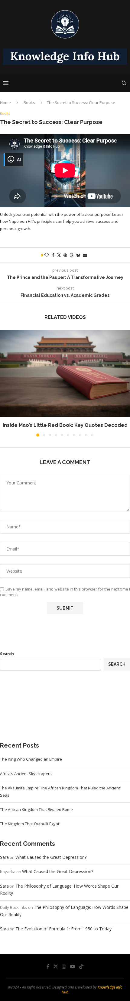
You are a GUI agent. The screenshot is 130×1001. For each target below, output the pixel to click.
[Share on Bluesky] (78, 255)
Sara (4, 857)
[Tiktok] (81, 966)
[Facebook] (48, 966)
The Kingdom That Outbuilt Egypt (29, 823)
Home (5, 102)
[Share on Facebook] (53, 255)
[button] (5, 383)
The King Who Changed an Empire (31, 759)
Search (7, 653)
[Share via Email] (85, 255)
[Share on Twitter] (59, 255)
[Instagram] (64, 966)
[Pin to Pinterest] (65, 255)
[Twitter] (55, 966)
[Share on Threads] (72, 255)
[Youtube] (72, 966)
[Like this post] (46, 255)
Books (29, 102)
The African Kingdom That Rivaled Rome (36, 809)
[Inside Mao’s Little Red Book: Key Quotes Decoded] (65, 373)
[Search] (124, 83)
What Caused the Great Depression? (50, 857)
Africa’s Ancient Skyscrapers (26, 773)
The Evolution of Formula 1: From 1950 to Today (63, 929)
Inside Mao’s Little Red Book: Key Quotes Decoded (65, 425)
